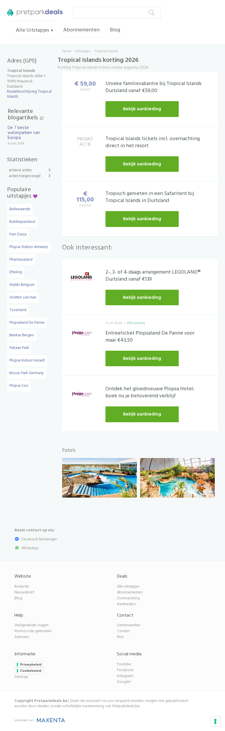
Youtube (124, 664)
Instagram (125, 676)
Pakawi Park (19, 348)
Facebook (125, 670)
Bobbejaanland (22, 222)
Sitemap (21, 677)
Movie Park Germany (26, 373)
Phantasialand (21, 260)
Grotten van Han (22, 297)
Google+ (124, 682)
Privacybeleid (31, 664)
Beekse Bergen (21, 335)
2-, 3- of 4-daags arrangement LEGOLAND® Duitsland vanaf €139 (153, 276)
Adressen (21, 637)
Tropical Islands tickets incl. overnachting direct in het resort (152, 142)
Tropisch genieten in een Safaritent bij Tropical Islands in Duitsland (149, 197)
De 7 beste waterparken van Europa (24, 132)
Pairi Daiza (18, 234)
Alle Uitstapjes (32, 30)
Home (66, 51)
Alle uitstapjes (128, 587)
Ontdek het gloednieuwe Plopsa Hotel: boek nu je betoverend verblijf (149, 392)
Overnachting (128, 598)
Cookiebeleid (30, 671)
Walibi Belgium (22, 285)
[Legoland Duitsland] (81, 278)
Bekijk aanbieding (142, 109)
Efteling (15, 272)
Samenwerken (128, 625)
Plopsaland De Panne (27, 323)
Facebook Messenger (39, 539)
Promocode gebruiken (33, 631)
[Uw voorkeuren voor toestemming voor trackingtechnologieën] (215, 721)
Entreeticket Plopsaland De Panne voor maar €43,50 (150, 337)
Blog (115, 30)
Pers (120, 637)
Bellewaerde (19, 209)
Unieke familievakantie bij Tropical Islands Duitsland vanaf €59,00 (153, 87)
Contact (123, 631)
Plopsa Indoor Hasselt (27, 360)
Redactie (21, 587)
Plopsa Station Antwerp (28, 247)
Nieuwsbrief (24, 592)
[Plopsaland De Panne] (81, 334)
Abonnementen (81, 30)
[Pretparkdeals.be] (33, 11)
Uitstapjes (83, 51)
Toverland (17, 310)
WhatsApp (30, 548)
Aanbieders (126, 604)
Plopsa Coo (18, 386)
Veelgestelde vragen (31, 625)
